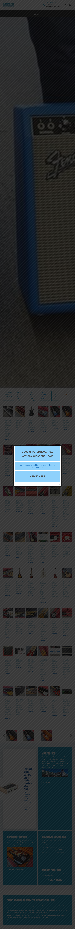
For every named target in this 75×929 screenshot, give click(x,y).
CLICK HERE (37, 476)
